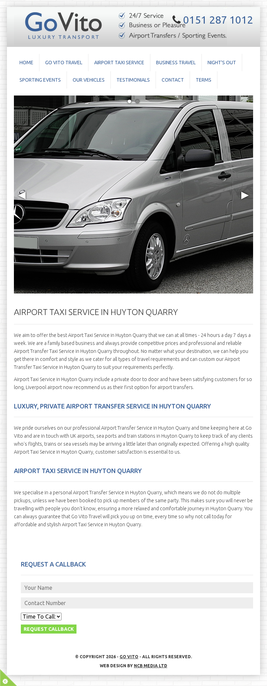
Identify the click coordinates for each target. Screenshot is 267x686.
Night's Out (222, 62)
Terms (203, 80)
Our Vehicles (89, 80)
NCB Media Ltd (150, 665)
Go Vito (129, 656)
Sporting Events (40, 80)
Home (26, 62)
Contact (173, 80)
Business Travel (176, 62)
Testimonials (133, 80)
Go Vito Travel (63, 62)
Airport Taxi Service (119, 62)
